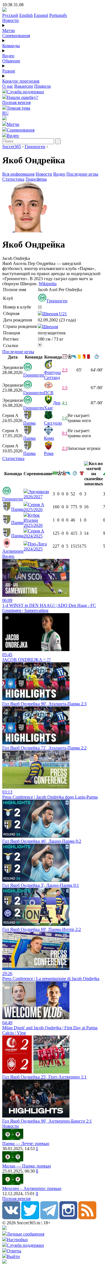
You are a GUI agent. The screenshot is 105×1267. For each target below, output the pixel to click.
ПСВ (48, 392)
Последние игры (82, 174)
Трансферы (36, 179)
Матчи (8, 30)
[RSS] (87, 1217)
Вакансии (23, 86)
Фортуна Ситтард (52, 375)
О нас (7, 86)
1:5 (64, 387)
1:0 (64, 418)
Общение (11, 60)
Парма (29, 423)
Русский (10, 15)
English (26, 15)
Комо (49, 438)
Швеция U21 (54, 313)
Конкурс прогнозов (20, 81)
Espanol (41, 15)
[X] (30, 1217)
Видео (8, 55)
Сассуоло (53, 423)
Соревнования (16, 35)
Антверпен (13, 551)
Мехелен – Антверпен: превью (31, 1188)
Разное (8, 71)
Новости (10, 20)
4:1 (64, 402)
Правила (42, 86)
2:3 (64, 370)
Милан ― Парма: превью (26, 1166)
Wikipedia (48, 283)
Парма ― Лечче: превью (25, 1143)
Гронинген (35, 146)
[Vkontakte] (11, 1217)
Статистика (13, 179)
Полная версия (16, 102)
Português (58, 15)
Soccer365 (11, 146)
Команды (11, 45)
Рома (48, 453)
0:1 (64, 433)
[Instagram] (68, 1217)
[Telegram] (49, 1217)
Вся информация (18, 174)
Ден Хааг (52, 405)
